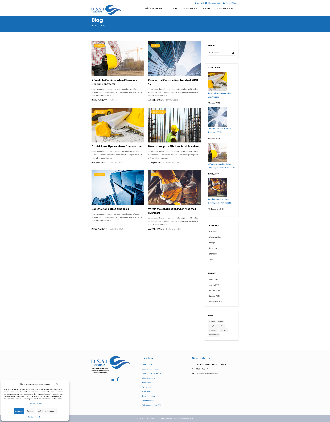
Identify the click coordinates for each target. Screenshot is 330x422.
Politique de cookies (35, 417)
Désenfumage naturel (150, 369)
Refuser (30, 411)
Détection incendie (184, 8)
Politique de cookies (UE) (151, 405)
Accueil (200, 3)
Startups (99, 112)
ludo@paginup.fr (99, 100)
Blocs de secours (148, 396)
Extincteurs (146, 391)
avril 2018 (213, 279)
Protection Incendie (216, 8)
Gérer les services (35, 404)
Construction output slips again (110, 208)
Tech (154, 174)
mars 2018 (214, 285)
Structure (223, 330)
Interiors (99, 174)
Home (94, 25)
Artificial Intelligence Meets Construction (117, 146)
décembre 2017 (216, 301)
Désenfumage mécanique (151, 373)
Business (99, 45)
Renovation (213, 330)
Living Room (213, 326)
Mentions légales (148, 400)
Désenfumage (153, 8)
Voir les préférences (46, 411)
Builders (212, 321)
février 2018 (214, 290)
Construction (158, 112)
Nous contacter (215, 3)
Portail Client (231, 3)
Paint (222, 326)
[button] (56, 384)
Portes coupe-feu (148, 387)
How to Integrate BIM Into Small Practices (173, 146)
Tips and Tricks (214, 335)
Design (155, 45)
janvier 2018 (214, 296)
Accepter (19, 411)
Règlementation (148, 382)
